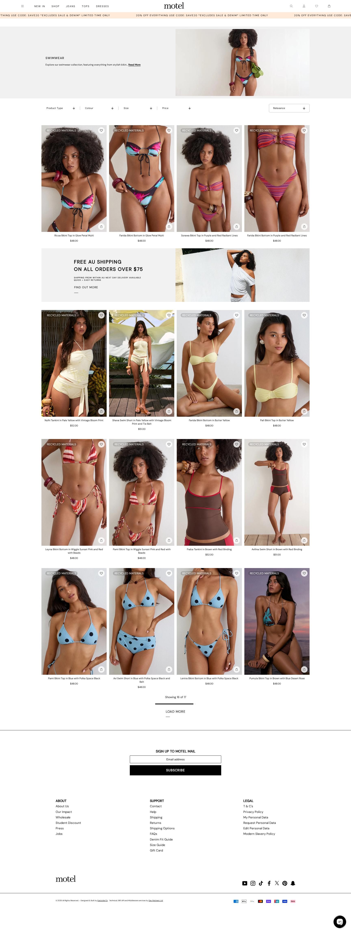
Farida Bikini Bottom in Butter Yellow (209, 420)
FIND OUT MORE (86, 287)
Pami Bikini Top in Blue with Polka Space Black (74, 678)
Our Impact (64, 812)
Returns (155, 823)
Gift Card (156, 850)
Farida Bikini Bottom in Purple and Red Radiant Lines (277, 235)
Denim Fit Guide (161, 839)
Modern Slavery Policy (259, 834)
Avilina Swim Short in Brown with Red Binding (277, 549)
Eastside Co (103, 900)
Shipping (156, 817)
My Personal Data (255, 817)
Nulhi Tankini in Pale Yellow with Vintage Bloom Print (74, 420)
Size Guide (157, 845)
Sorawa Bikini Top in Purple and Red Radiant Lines (209, 235)
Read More (134, 64)
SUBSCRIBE (175, 770)
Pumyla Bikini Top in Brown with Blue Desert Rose (277, 678)
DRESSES (102, 6)
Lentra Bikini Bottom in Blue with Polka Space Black (209, 678)
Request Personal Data (259, 823)
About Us (62, 806)
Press (60, 828)
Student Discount (68, 823)
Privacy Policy (253, 812)
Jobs (59, 834)
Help (153, 812)
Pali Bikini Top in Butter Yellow (277, 420)
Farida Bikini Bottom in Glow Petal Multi (141, 235)
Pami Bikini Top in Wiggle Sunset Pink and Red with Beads (142, 551)
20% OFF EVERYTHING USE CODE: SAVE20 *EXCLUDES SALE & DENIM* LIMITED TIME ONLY (107, 15)
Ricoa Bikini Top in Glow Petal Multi (74, 235)
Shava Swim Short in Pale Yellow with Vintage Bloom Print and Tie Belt (141, 422)
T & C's (248, 806)
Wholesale (63, 817)
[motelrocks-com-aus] (174, 6)
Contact (156, 806)
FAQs (153, 834)
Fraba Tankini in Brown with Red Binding (209, 549)
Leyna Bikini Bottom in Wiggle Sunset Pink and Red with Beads (74, 551)
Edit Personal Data (256, 828)
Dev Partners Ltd (156, 900)
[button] (101, 130)
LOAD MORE (175, 711)
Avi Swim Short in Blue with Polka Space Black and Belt (141, 680)
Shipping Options (162, 828)
